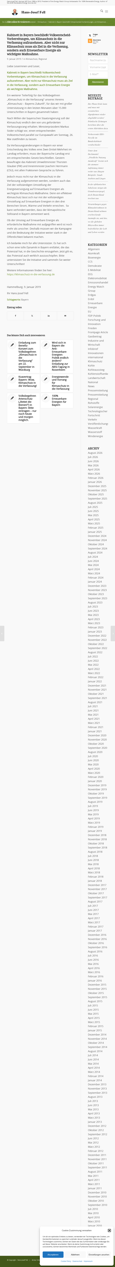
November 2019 (97, 789)
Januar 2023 (95, 632)
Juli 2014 (93, 1055)
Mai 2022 (93, 665)
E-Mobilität (94, 270)
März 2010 (94, 1221)
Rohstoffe (93, 403)
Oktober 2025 (96, 494)
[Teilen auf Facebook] (15, 316)
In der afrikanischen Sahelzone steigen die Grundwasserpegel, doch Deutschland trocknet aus (97, 191)
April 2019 (94, 818)
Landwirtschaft (96, 378)
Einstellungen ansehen (99, 1254)
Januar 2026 (95, 482)
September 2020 (97, 748)
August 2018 (95, 852)
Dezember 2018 (97, 835)
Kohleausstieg (96, 370)
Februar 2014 (95, 1076)
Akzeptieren (53, 1254)
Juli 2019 (93, 806)
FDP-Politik (94, 316)
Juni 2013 (93, 1105)
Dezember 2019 (97, 785)
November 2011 (97, 1159)
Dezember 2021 (97, 686)
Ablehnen (75, 1254)
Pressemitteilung (98, 390)
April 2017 (94, 918)
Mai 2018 (93, 864)
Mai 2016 (93, 964)
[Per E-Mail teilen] (65, 316)
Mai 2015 (93, 1014)
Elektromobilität (97, 278)
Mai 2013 (93, 1109)
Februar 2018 (95, 877)
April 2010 (94, 1217)
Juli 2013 (93, 1101)
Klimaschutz (31, 59)
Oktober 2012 (96, 1130)
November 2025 (97, 490)
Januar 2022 (95, 681)
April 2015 (94, 1018)
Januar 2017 (95, 931)
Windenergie (95, 436)
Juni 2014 (93, 1059)
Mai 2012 (93, 1143)
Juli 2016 (93, 956)
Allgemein (94, 249)
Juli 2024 (93, 557)
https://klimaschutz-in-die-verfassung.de (31, 274)
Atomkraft (94, 253)
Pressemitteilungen (99, 395)
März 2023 (94, 623)
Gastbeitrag (95, 336)
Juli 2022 (93, 656)
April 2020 (94, 769)
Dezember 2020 (97, 735)
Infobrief (93, 349)
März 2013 (94, 1118)
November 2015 (97, 989)
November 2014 (97, 1039)
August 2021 (95, 702)
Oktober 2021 (96, 694)
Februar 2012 (95, 1151)
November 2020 (97, 740)
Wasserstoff (95, 432)
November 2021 (97, 690)
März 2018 (94, 872)
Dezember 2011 (97, 1155)
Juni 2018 (93, 860)
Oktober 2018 (96, 843)
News (91, 386)
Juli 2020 (93, 756)
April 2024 (94, 569)
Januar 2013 (95, 1122)
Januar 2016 (95, 981)
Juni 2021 (93, 710)
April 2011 (94, 1180)
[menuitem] (100, 11)
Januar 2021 (95, 731)
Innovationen (96, 353)
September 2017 (97, 897)
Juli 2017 (93, 906)
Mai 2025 (93, 515)
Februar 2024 (95, 578)
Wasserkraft (95, 428)
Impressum (88, 1261)
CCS (90, 262)
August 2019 (95, 802)
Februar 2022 (95, 677)
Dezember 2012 (97, 1126)
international (95, 357)
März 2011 (94, 1184)
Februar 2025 (95, 528)
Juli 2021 (93, 706)
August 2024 (95, 553)
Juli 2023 (93, 607)
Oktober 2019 (96, 794)
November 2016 (97, 939)
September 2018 (97, 848)
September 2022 (97, 648)
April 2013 (94, 1113)
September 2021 (97, 698)
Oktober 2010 (96, 1201)
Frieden (92, 328)
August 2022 (95, 652)
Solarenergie (95, 407)
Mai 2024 (93, 565)
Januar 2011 (95, 1188)
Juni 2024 (93, 561)
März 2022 (94, 673)
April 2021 (94, 719)
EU (89, 312)
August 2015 (95, 1001)
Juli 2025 (93, 507)
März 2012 (94, 1147)
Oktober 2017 (96, 893)
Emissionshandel (98, 282)
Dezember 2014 (97, 1035)
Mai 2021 (93, 715)
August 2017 (95, 902)
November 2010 (97, 1197)
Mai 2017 (93, 914)
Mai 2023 (93, 615)
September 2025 (97, 499)
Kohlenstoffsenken (99, 374)
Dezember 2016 (97, 935)
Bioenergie (94, 258)
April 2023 (94, 619)
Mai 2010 (93, 1213)
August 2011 (95, 1172)
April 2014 (94, 1068)
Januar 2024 (95, 582)
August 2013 (95, 1097)
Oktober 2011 (96, 1163)
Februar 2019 (95, 827)
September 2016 (97, 947)
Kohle (91, 366)
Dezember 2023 (97, 586)
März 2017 (94, 922)
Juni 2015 (93, 1010)
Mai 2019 (93, 814)
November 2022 (97, 640)
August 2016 (95, 951)
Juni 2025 (93, 511)
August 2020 (95, 752)
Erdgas (92, 295)
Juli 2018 (93, 856)
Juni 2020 (93, 760)
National (93, 382)
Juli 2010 (93, 1209)
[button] (109, 1230)
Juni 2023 (93, 611)
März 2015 (94, 1022)
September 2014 (97, 1047)
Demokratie (95, 266)
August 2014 (95, 1051)
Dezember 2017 (97, 885)
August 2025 (95, 503)
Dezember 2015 (97, 985)
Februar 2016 (95, 976)
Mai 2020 (93, 764)
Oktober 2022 (96, 644)
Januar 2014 (95, 1080)
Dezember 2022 (97, 636)
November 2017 (97, 889)
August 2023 (95, 602)
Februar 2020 (95, 777)
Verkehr (92, 420)
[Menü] (106, 11)
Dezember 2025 (97, 486)
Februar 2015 (95, 1026)
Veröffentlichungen (99, 424)
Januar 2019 (95, 831)
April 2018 (94, 868)
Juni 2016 (93, 960)
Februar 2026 (95, 478)
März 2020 (94, 773)
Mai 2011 (93, 1176)
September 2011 (97, 1167)
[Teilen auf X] (32, 316)
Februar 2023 (95, 627)
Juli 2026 (93, 457)
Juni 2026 (93, 461)
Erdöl (91, 299)
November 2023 (97, 590)
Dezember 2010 (97, 1192)
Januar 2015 (95, 1030)
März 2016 (94, 972)
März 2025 (94, 523)
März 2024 (94, 573)
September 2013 (97, 1093)
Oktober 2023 (96, 594)
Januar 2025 (95, 532)
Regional (43, 59)
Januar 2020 (95, 781)
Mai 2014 (93, 1064)
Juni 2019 (93, 810)
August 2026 (95, 453)
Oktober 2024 (96, 544)
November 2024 (97, 540)
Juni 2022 (93, 661)
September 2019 (97, 798)
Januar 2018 (95, 881)
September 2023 (97, 598)
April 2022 (94, 669)
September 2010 (97, 1205)
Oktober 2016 (96, 943)
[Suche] (100, 11)
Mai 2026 (93, 465)
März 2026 (94, 474)
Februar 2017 (95, 927)
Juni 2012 (93, 1138)
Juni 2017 (93, 910)
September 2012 (97, 1134)
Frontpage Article (98, 332)
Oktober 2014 (96, 1043)
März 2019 (94, 823)
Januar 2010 (95, 1226)
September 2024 (97, 548)
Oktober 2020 (96, 744)
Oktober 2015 (96, 993)
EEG (90, 274)
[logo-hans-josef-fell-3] (28, 11)
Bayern (25, 300)
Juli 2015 (93, 1005)
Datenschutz (77, 1261)
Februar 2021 (95, 727)
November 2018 (97, 839)
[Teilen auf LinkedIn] (49, 316)
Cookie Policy (66, 1261)
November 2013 (97, 1089)
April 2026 (94, 469)
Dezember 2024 (97, 536)
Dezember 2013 (97, 1084)
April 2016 (94, 968)
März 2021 (94, 723)
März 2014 (94, 1072)
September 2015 (97, 997)
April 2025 (94, 519)
